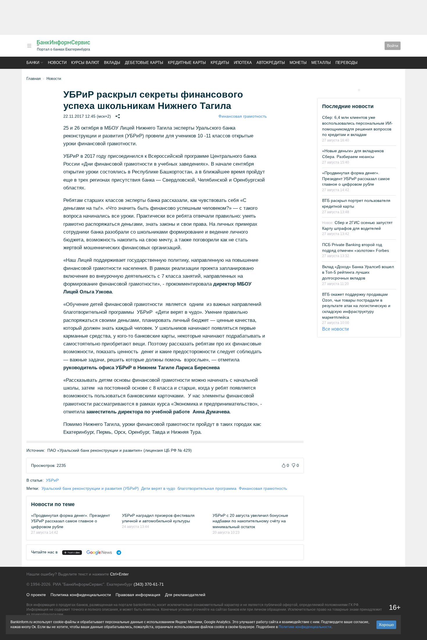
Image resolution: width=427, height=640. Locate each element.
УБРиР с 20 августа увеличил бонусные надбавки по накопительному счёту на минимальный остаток (250, 521)
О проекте (36, 594)
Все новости (335, 329)
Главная (33, 78)
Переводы (347, 62)
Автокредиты (270, 62)
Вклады (112, 62)
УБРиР (52, 480)
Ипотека (243, 62)
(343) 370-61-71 (149, 584)
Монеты (298, 62)
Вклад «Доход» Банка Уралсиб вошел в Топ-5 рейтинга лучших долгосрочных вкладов (358, 272)
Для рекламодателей (185, 594)
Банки (32, 62)
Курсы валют (85, 62)
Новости (57, 62)
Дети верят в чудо (158, 488)
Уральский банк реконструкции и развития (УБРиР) (90, 488)
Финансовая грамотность (242, 116)
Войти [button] (392, 45)
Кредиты (220, 62)
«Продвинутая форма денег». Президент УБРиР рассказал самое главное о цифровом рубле (70, 521)
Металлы (321, 62)
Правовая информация (138, 594)
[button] (29, 46)
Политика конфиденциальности (81, 594)
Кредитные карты (187, 62)
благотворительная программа (206, 488)
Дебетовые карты (144, 62)
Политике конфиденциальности (305, 627)
